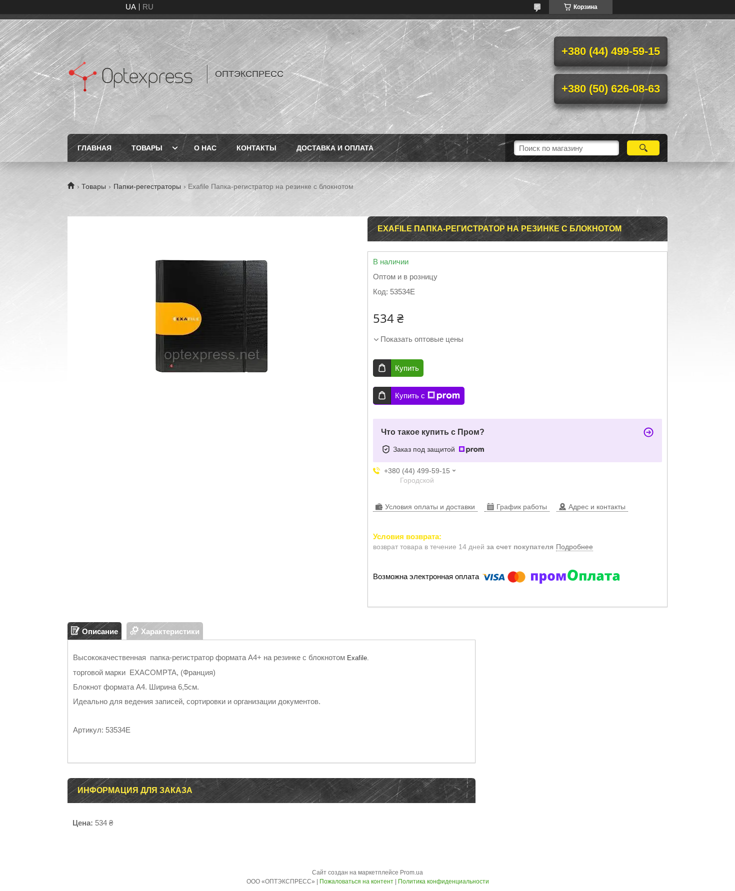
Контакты (256, 148)
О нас (205, 148)
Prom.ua (411, 872)
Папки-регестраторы (147, 186)
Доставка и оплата (335, 148)
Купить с (410, 395)
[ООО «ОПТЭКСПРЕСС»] (133, 73)
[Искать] (643, 147)
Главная (95, 148)
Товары (147, 148)
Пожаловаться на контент (357, 881)
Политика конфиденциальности (443, 881)
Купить (407, 368)
